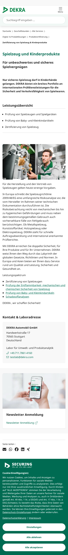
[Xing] (28, 449)
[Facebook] (17, 449)
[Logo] (15, 10)
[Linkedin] (22, 449)
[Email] (4, 449)
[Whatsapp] (10, 449)
